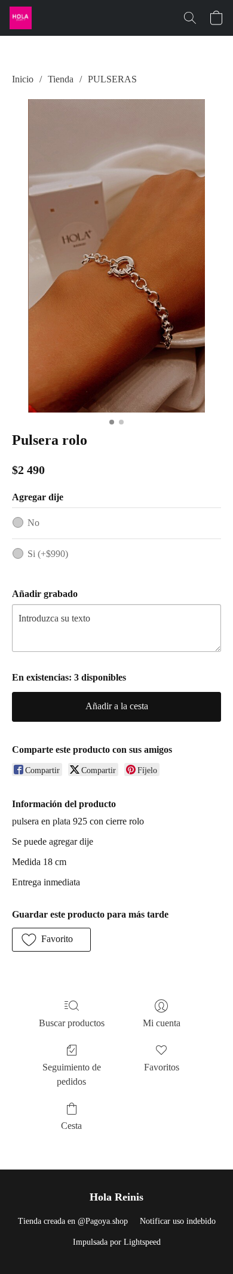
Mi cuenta (161, 1023)
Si (47, 554)
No (33, 523)
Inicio (22, 79)
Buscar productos (72, 1023)
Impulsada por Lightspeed (117, 1242)
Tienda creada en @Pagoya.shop (73, 1221)
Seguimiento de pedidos (71, 1074)
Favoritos (161, 1067)
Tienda (60, 79)
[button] (21, 18)
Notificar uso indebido (178, 1221)
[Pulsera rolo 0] (116, 256)
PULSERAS (112, 79)
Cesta (71, 1126)
